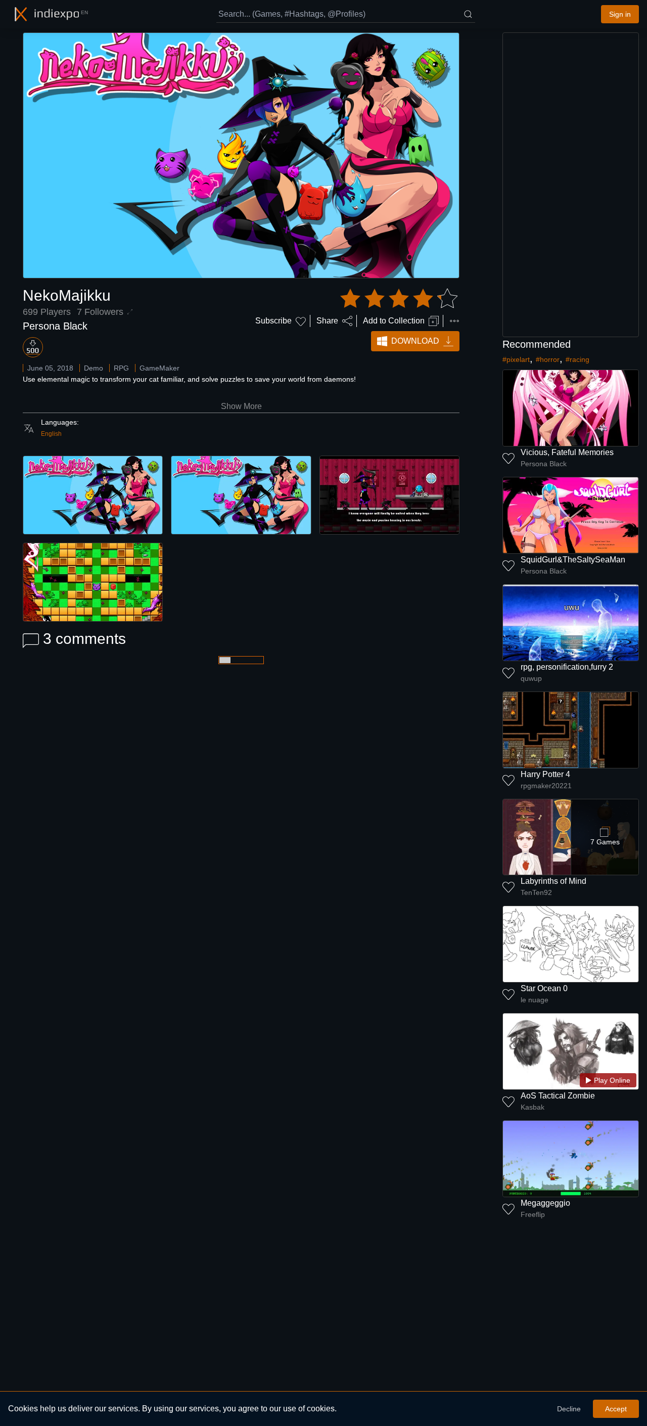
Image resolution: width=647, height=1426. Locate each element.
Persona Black (55, 326)
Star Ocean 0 (544, 988)
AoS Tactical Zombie (558, 1095)
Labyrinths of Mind (553, 881)
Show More (241, 406)
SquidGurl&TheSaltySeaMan (573, 559)
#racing (577, 359)
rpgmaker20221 (546, 786)
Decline (569, 1409)
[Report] (454, 321)
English (51, 433)
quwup (531, 678)
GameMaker (159, 368)
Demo (93, 368)
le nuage (534, 1000)
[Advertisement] (570, 185)
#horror (548, 359)
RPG (121, 368)
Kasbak (532, 1107)
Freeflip (533, 1214)
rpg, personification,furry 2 (567, 667)
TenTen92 (536, 892)
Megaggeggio (545, 1203)
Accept (616, 1409)
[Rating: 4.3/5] (398, 299)
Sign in (620, 14)
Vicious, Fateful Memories (567, 452)
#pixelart (516, 359)
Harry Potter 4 (545, 774)
